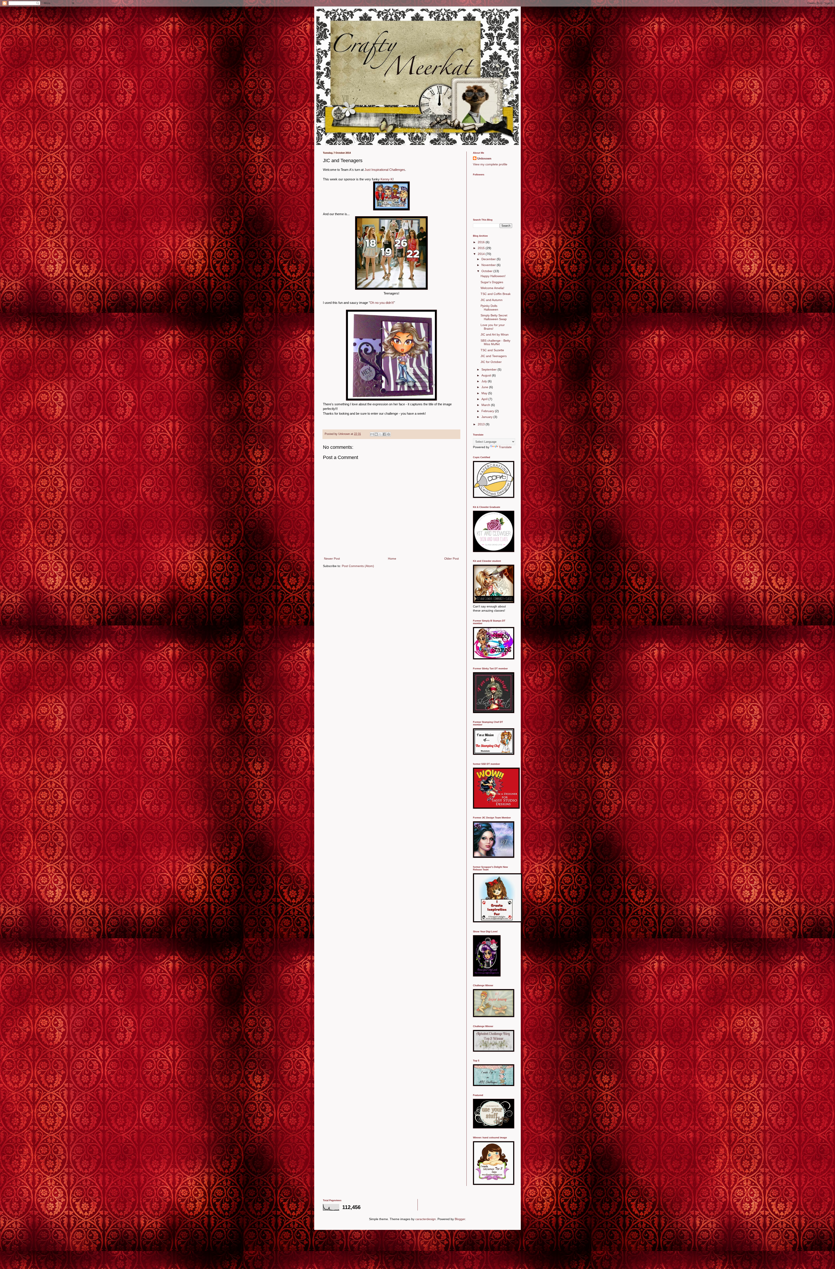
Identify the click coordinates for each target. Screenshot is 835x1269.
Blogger (460, 1219)
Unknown (484, 158)
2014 (482, 254)
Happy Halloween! (493, 276)
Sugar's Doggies (492, 282)
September (489, 369)
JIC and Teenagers (494, 356)
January (487, 417)
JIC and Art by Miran (495, 334)
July (484, 381)
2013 (482, 424)
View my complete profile (490, 164)
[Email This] (372, 434)
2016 (482, 242)
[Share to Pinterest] (388, 434)
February (488, 411)
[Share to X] (380, 434)
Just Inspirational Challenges (384, 169)
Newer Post (332, 558)
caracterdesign (425, 1219)
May (484, 393)
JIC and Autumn (492, 300)
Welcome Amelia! (492, 288)
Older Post (451, 558)
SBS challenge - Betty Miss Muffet (495, 342)
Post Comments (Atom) (358, 566)
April (484, 399)
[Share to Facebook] (384, 434)
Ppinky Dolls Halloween (489, 307)
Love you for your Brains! (493, 326)
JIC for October (491, 362)
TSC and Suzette (492, 350)
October (487, 271)
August (486, 375)
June (485, 387)
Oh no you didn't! (382, 302)
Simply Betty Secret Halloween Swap (494, 317)
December (489, 259)
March (486, 405)
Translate (505, 447)
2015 (482, 248)
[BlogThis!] (376, 434)
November (489, 265)
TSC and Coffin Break (496, 294)
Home (392, 558)
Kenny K (387, 179)
